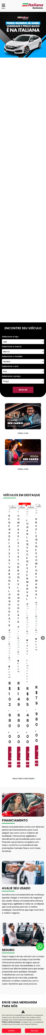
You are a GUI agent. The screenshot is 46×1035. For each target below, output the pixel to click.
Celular (5, 777)
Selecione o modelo (12, 91)
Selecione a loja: (9, 759)
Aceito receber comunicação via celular (23, 810)
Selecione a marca (11, 81)
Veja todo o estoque (23, 513)
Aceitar (11, 1030)
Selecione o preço (11, 111)
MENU (3, 8)
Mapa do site (9, 991)
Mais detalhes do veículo (10, 489)
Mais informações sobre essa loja (19, 899)
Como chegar (13, 859)
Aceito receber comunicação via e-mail (23, 806)
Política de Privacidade (8, 999)
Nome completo (9, 768)
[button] (3, 35)
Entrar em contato (9, 500)
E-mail (5, 786)
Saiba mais (23, 168)
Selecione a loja (10, 71)
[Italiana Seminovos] (33, 6)
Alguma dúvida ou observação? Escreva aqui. (22, 795)
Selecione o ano (10, 101)
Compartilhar (13, 243)
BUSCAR (23, 125)
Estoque (6, 986)
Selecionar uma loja (22, 834)
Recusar (34, 1030)
